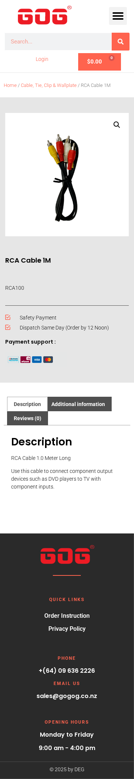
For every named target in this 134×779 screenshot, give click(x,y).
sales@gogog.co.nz (66, 696)
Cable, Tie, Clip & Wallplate (49, 85)
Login (42, 59)
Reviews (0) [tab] (27, 418)
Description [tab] (27, 404)
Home (10, 85)
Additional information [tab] (78, 404)
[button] (118, 16)
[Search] (121, 42)
